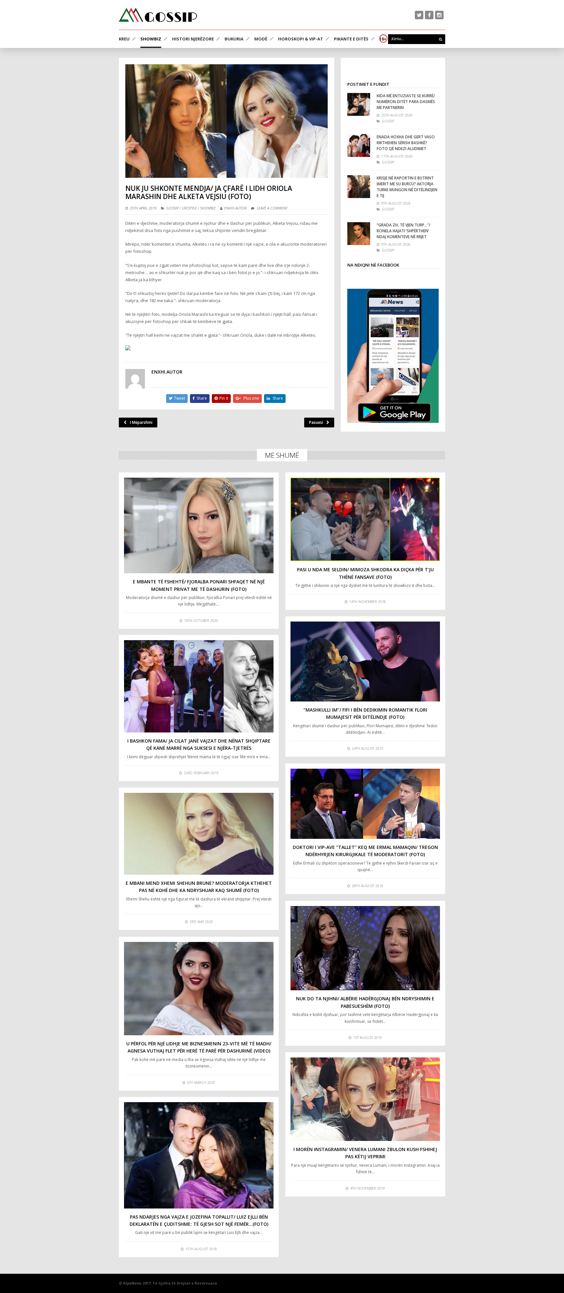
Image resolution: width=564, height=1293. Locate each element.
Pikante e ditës (351, 39)
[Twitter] (419, 15)
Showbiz (150, 39)
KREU (124, 39)
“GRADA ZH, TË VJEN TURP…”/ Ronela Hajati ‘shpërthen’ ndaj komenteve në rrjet (404, 230)
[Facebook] (429, 15)
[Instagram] (439, 15)
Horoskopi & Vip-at (300, 39)
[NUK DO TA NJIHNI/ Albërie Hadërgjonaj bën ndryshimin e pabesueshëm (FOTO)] (365, 948)
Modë (260, 39)
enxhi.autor (235, 208)
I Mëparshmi (141, 422)
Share (201, 398)
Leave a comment (272, 208)
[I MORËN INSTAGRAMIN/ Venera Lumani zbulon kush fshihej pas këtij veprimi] (365, 1099)
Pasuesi (316, 422)
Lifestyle (189, 208)
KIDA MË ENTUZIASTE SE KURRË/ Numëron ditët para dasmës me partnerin (406, 101)
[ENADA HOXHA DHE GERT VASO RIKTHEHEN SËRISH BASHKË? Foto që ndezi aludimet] (358, 145)
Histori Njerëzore (193, 39)
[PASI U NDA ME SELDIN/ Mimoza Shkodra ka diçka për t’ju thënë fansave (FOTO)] (365, 519)
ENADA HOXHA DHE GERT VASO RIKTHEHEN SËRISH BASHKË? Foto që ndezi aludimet (406, 142)
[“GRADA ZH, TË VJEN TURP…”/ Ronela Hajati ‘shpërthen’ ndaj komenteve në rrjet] (358, 233)
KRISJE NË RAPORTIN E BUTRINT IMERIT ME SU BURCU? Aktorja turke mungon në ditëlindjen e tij (407, 186)
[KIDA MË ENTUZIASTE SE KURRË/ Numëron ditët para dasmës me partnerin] (358, 104)
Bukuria (234, 39)
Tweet (179, 398)
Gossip (172, 208)
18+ (382, 39)
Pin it (223, 398)
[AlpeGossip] (158, 15)
